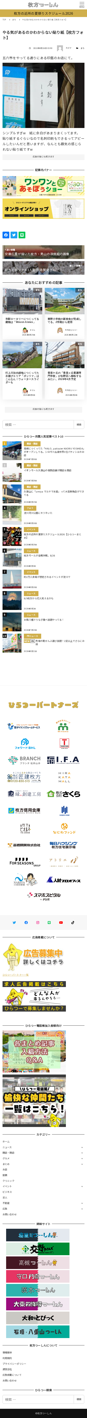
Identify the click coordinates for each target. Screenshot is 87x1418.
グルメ (6, 1158)
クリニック (8, 1180)
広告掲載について (12, 1374)
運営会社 (7, 1369)
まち (83, 48)
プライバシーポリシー (14, 1363)
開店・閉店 (8, 1152)
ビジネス (7, 1191)
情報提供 (7, 1352)
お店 (5, 1169)
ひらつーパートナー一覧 (16, 974)
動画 (5, 1175)
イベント (7, 1186)
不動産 (6, 1203)
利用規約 (7, 1358)
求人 (5, 1197)
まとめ (6, 1164)
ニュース (7, 1147)
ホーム (6, 1141)
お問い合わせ (10, 1214)
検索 (79, 424)
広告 (5, 1208)
